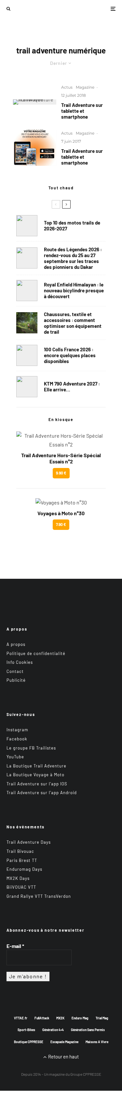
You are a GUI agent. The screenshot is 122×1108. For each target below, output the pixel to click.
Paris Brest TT (22, 860)
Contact (15, 671)
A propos (16, 644)
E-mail (15, 946)
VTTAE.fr (20, 1018)
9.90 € (61, 473)
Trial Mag (102, 1018)
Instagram (17, 729)
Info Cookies (20, 662)
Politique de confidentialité (36, 653)
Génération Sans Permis (88, 1030)
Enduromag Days (24, 869)
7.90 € (61, 524)
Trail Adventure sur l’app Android (42, 792)
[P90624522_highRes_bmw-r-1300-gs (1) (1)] (26, 225)
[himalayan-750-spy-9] (26, 290)
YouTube (15, 756)
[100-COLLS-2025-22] (26, 355)
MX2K (60, 1018)
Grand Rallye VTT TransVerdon (39, 896)
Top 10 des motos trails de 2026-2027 (72, 225)
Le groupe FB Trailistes (31, 748)
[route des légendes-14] (26, 258)
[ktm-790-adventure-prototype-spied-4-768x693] (26, 386)
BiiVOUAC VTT (21, 887)
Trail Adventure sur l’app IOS (37, 783)
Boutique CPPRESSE (28, 1042)
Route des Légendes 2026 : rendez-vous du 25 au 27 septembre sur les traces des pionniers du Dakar (73, 258)
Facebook (17, 738)
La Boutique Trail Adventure (36, 765)
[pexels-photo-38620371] (26, 322)
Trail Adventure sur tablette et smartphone (82, 111)
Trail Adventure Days (29, 842)
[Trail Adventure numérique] (34, 102)
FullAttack (41, 1018)
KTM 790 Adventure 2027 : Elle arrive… (72, 386)
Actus (67, 87)
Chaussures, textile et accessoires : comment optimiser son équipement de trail (73, 323)
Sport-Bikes (26, 1030)
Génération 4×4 (53, 1030)
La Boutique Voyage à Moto (35, 774)
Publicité (16, 680)
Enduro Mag (80, 1018)
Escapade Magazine (64, 1042)
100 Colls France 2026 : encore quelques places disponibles (70, 355)
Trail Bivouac (20, 851)
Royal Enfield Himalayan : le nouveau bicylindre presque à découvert (74, 290)
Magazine (85, 87)
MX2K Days (18, 878)
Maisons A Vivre (97, 1042)
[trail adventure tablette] (34, 147)
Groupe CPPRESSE (85, 1074)
